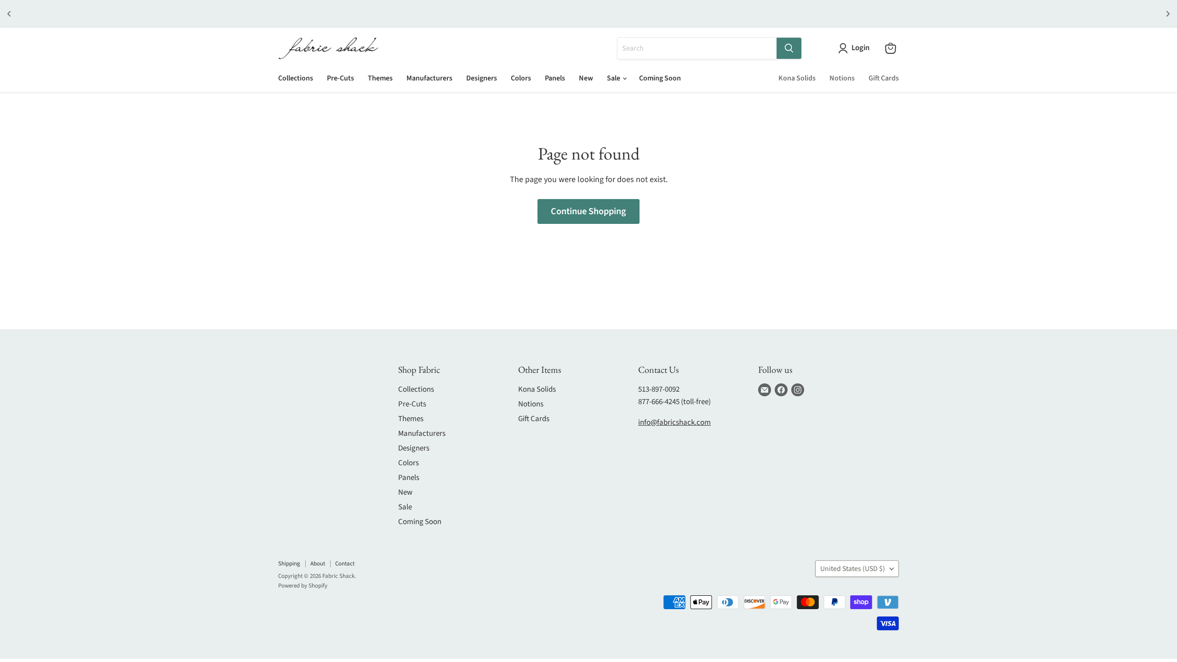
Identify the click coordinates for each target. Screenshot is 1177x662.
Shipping (289, 563)
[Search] (789, 48)
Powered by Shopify (302, 586)
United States (852, 569)
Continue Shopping (588, 211)
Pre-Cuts (340, 78)
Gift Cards (883, 78)
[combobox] (697, 48)
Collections (295, 78)
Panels (555, 78)
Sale (614, 78)
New (586, 78)
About (317, 563)
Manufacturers (429, 78)
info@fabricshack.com (674, 422)
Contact (344, 563)
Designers (481, 78)
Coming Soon (660, 78)
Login (860, 48)
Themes (380, 78)
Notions (842, 78)
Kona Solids (797, 78)
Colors (521, 78)
